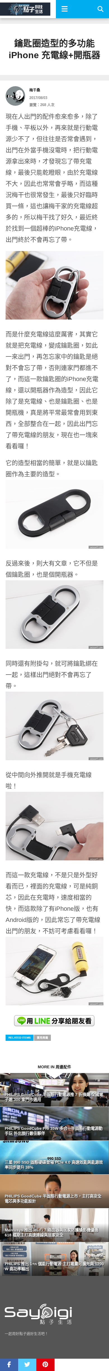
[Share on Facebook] (9, 1365)
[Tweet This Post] (27, 1365)
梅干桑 (34, 90)
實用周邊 (42, 1037)
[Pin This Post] (45, 1365)
